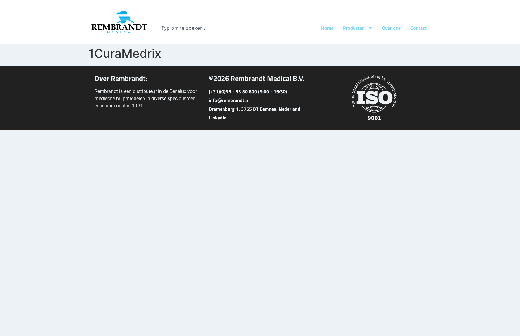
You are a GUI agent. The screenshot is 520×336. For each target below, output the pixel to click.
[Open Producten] (370, 28)
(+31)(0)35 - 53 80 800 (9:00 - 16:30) (248, 91)
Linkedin (218, 117)
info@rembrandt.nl (229, 100)
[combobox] (201, 28)
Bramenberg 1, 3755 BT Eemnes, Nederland (254, 109)
